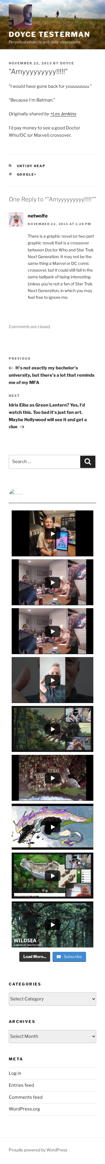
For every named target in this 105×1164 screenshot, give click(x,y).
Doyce (67, 63)
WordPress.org (24, 1109)
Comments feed (26, 1097)
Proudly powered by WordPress (38, 1149)
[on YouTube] (52, 495)
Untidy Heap (31, 166)
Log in (15, 1073)
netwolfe (38, 216)
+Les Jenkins (63, 113)
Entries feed (21, 1085)
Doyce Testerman (49, 34)
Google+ (27, 174)
